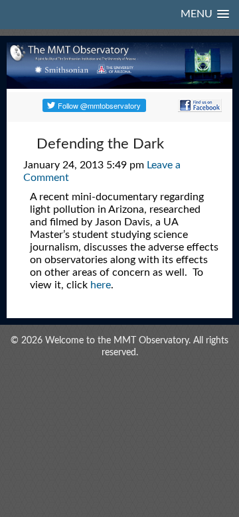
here (100, 285)
